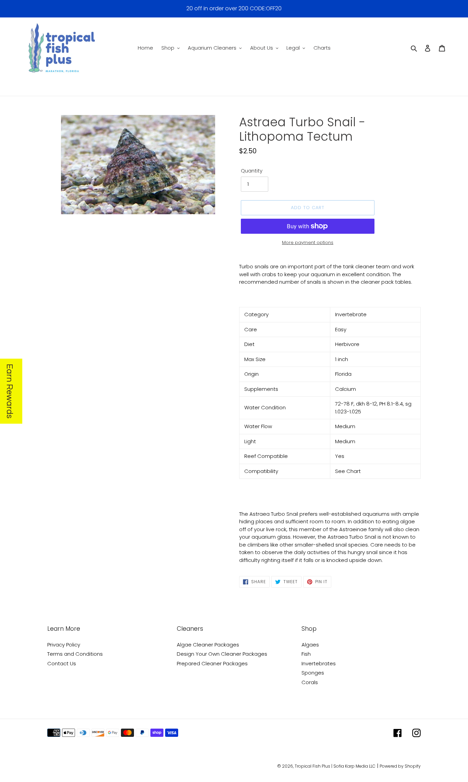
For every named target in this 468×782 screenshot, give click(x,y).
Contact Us (61, 663)
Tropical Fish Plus (312, 766)
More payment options (307, 242)
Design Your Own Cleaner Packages (222, 653)
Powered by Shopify (400, 766)
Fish (306, 653)
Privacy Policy (63, 644)
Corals (309, 682)
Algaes (310, 644)
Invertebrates (318, 663)
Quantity (251, 170)
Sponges (312, 672)
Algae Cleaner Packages (208, 644)
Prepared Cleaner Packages (212, 663)
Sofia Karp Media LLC (354, 766)
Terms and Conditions (75, 653)
